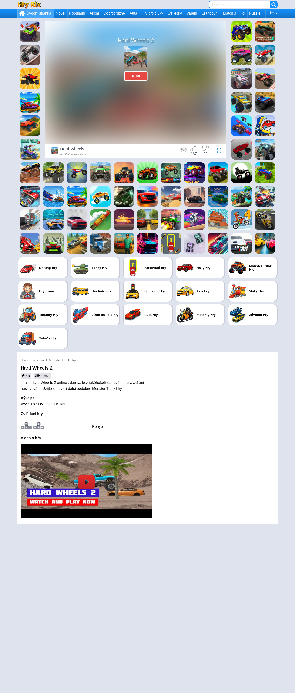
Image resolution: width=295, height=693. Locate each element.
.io (243, 13)
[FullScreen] (218, 151)
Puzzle (254, 13)
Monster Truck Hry (62, 360)
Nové (60, 13)
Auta (133, 13)
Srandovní (210, 13)
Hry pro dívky (152, 13)
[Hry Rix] (29, 4)
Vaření (191, 13)
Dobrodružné (114, 13)
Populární (77, 13)
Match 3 (229, 13)
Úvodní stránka (39, 13)
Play (136, 76)
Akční (94, 13)
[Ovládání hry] (184, 151)
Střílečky (175, 13)
